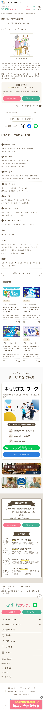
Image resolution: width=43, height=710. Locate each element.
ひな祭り (5, 247)
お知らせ (31, 224)
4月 (16, 263)
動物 (17, 212)
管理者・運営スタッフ (9, 151)
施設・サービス (9, 184)
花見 (11, 247)
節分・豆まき (17, 244)
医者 (3, 178)
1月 (3, 263)
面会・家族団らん (8, 163)
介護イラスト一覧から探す (14, 135)
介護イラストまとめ (9, 304)
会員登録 (28, 9)
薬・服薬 (22, 166)
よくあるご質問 (7, 668)
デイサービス (23, 188)
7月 (30, 263)
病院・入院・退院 (17, 176)
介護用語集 (6, 663)
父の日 (33, 247)
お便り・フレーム (20, 224)
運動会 (28, 250)
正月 (9, 244)
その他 (21, 215)
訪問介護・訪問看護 (8, 191)
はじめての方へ (7, 659)
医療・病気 (8, 172)
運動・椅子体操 (15, 160)
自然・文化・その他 (11, 208)
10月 (16, 29)
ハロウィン (5, 253)
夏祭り (14, 250)
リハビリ (5, 160)
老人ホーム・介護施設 (9, 188)
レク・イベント (6, 23)
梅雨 (3, 250)
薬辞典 (8, 635)
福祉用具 (7, 196)
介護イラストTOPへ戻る (21, 273)
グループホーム (22, 191)
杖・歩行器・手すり (24, 200)
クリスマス (15, 253)
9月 (9, 29)
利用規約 (33, 691)
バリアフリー (6, 203)
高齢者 (4, 148)
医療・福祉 (5, 176)
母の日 (26, 247)
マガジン (9, 652)
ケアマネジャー (27, 148)
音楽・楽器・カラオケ (9, 215)
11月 (22, 29)
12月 (13, 266)
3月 (11, 263)
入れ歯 (15, 203)
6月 (25, 263)
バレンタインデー (30, 244)
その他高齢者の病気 (32, 178)
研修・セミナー (11, 641)
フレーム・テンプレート (12, 220)
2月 (7, 263)
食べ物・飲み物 (30, 212)
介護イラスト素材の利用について (27, 106)
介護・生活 (14, 23)
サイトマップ (7, 677)
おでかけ (9, 647)
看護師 (9, 178)
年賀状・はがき (7, 224)
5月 (21, 263)
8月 (34, 263)
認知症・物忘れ (18, 178)
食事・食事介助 (21, 163)
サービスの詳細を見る (22, 454)
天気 (12, 212)
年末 (22, 253)
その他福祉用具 (24, 203)
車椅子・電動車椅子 (8, 200)
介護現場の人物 (9, 144)
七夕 (8, 250)
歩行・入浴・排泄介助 (9, 166)
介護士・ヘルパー (14, 148)
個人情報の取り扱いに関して (17, 691)
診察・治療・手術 (31, 176)
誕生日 (4, 244)
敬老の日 (21, 250)
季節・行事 (5, 212)
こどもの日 (18, 247)
